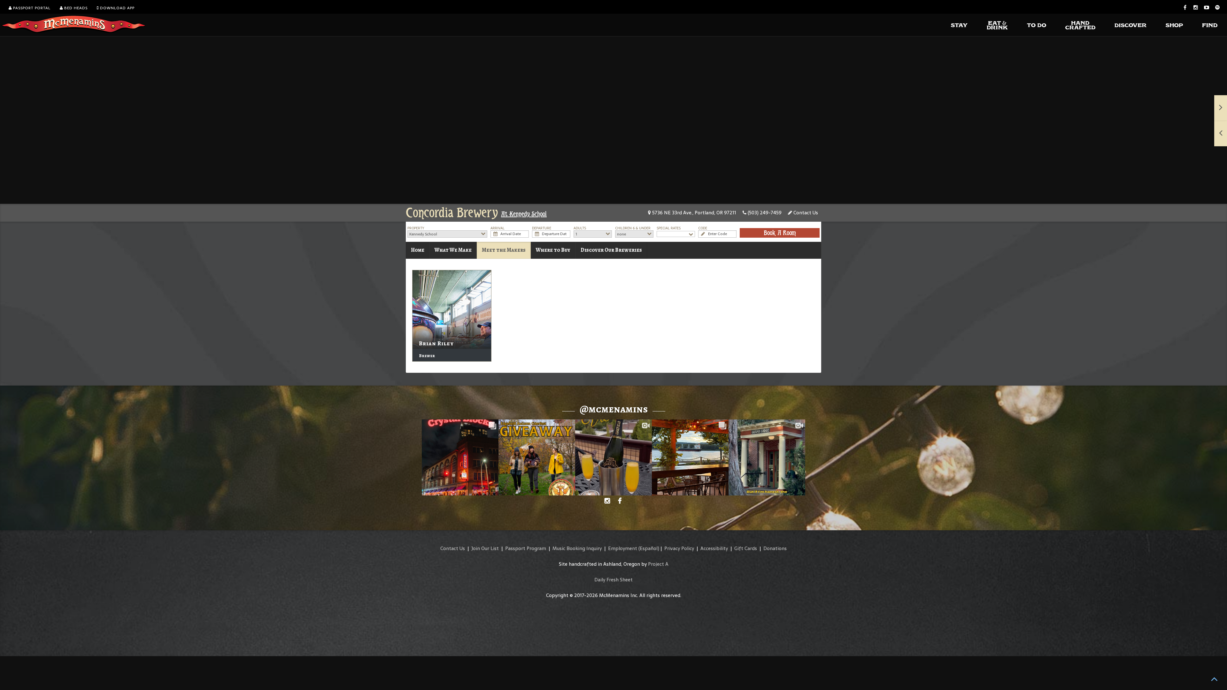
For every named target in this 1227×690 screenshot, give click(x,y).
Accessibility (714, 548)
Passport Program (525, 548)
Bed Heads (75, 8)
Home (417, 250)
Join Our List (485, 548)
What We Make (453, 250)
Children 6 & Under (633, 228)
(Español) (648, 548)
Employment (622, 548)
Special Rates (669, 228)
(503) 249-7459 (764, 213)
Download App (117, 8)
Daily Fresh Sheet (613, 580)
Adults (580, 228)
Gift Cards (745, 548)
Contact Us (805, 213)
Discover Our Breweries (611, 250)
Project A (658, 564)
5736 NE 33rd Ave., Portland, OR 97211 (693, 213)
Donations (775, 548)
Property (415, 228)
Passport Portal (31, 8)
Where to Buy (553, 250)
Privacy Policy (679, 548)
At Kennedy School (524, 214)
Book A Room (780, 232)
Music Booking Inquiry (577, 548)
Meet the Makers (504, 250)
